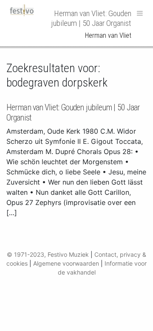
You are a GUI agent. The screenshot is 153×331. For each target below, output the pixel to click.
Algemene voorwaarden (66, 263)
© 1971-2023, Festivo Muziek (48, 254)
